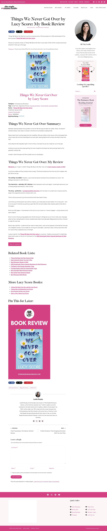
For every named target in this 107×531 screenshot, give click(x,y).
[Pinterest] (99, 2)
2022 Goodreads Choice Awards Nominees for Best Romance (29, 264)
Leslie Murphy (38, 399)
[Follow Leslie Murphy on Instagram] (36, 421)
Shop (91, 7)
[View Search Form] (91, 2)
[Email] (104, 2)
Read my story (88, 57)
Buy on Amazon (15, 244)
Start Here (91, 507)
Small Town (33, 387)
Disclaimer (26, 528)
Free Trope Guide (101, 7)
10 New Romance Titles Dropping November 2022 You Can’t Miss (53, 431)
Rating (10, 114)
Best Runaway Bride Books (19, 275)
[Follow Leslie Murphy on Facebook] (33, 421)
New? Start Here (63, 1)
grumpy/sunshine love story (31, 191)
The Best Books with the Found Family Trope (24, 268)
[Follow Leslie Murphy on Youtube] (39, 421)
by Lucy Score (24, 287)
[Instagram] (96, 2)
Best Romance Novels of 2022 (19, 262)
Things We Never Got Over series (25, 38)
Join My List (91, 515)
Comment (14, 447)
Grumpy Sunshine (35, 106)
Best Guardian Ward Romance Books (21, 270)
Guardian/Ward (53, 106)
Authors (76, 7)
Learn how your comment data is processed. (46, 481)
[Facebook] (94, 2)
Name (13, 468)
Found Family (44, 106)
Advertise (81, 1)
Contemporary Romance (42, 27)
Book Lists (75, 509)
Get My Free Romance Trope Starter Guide (13, 1)
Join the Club (91, 509)
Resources (86, 1)
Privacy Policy (35, 528)
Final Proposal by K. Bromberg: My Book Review (22, 431)
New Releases (48, 7)
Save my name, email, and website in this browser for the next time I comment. (32, 472)
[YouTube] (102, 2)
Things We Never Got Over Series (22, 108)
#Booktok (11, 167)
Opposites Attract (24, 387)
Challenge (70, 1)
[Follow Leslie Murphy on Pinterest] (42, 421)
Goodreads (17, 112)
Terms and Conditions (15, 528)
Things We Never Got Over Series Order (22, 258)
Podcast (76, 1)
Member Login (92, 512)
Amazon (10, 112)
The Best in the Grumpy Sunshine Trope (22, 266)
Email (32, 468)
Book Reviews (31, 27)
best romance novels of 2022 (56, 167)
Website (51, 468)
